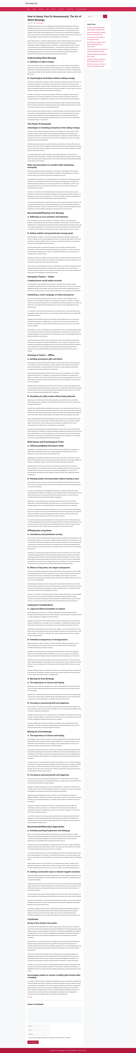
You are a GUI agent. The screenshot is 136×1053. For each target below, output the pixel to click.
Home (28, 9)
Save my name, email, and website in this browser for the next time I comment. (50, 1037)
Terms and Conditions (81, 9)
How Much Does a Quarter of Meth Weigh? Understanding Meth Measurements (96, 44)
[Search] (105, 16)
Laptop (34, 9)
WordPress (73, 1050)
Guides (30, 997)
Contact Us (61, 9)
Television (41, 9)
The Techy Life (31, 3)
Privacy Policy (70, 9)
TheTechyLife (61, 1050)
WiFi (47, 9)
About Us (53, 9)
